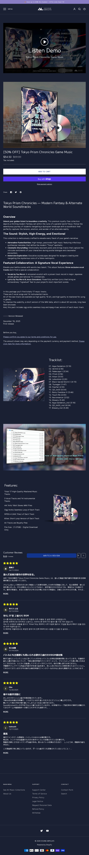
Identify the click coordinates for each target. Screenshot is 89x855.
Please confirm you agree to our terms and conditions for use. (30, 336)
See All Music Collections (14, 789)
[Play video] (44, 42)
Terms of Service (39, 793)
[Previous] (7, 447)
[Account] (74, 9)
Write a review (51, 555)
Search (64, 793)
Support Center (39, 789)
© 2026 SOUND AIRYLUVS (44, 841)
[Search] (79, 9)
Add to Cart (44, 171)
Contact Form (67, 789)
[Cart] (84, 9)
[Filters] (79, 555)
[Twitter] (41, 830)
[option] (44, 447)
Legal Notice (37, 801)
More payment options (44, 184)
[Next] (81, 447)
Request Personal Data (42, 805)
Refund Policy (38, 809)
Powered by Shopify (44, 845)
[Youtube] (47, 830)
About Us (7, 793)
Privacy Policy (38, 797)
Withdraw (36, 812)
